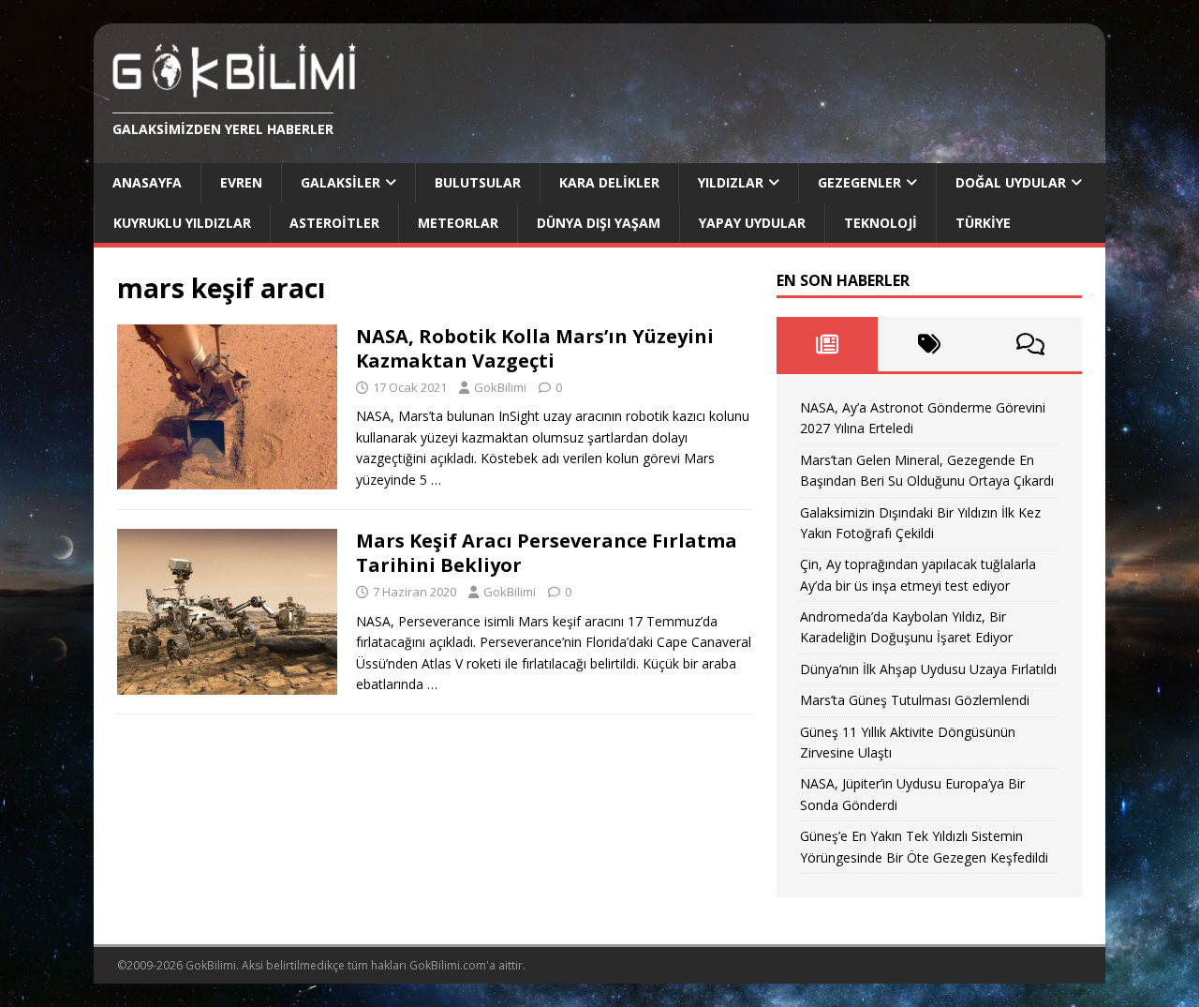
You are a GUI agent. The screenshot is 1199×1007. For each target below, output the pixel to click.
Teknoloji (880, 223)
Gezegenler (859, 182)
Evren (241, 182)
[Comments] (1031, 344)
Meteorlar (458, 223)
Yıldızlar (730, 182)
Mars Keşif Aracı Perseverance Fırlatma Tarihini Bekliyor (546, 553)
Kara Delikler (609, 182)
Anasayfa (147, 182)
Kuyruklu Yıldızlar (182, 223)
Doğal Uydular (1010, 182)
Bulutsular (478, 182)
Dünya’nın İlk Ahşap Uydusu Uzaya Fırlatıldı (928, 669)
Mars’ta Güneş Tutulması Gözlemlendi (914, 700)
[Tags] (929, 344)
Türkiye (983, 223)
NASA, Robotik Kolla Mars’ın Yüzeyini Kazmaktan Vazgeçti (535, 348)
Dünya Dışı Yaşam (598, 223)
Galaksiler (340, 182)
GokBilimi (500, 387)
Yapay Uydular (752, 223)
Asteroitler (334, 223)
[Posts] (828, 344)
